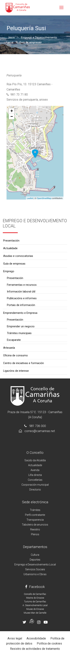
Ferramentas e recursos (22, 284)
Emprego (8, 271)
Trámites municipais (19, 333)
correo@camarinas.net (39, 431)
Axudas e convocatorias (18, 256)
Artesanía (9, 347)
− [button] (11, 116)
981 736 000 (37, 426)
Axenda (35, 470)
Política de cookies (49, 643)
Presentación (11, 240)
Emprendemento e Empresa (20, 313)
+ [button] (11, 110)
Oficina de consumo (15, 355)
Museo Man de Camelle (35, 613)
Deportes (35, 559)
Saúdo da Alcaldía (35, 460)
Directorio (35, 489)
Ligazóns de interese (16, 370)
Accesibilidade (36, 638)
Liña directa (35, 474)
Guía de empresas (14, 263)
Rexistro (35, 529)
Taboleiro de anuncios (35, 524)
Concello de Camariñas (35, 594)
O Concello (35, 452)
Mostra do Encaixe (35, 598)
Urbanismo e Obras (35, 574)
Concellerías (35, 479)
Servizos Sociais (35, 569)
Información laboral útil (21, 291)
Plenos (35, 534)
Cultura (35, 554)
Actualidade (10, 248)
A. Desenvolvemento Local (35, 605)
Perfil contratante (35, 514)
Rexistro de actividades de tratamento (35, 649)
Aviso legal (14, 638)
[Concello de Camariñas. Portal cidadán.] (18, 7)
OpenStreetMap (44, 198)
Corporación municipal (35, 484)
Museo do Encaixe (35, 609)
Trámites (35, 509)
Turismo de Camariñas (35, 601)
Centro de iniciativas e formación (23, 363)
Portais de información (21, 305)
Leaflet (30, 198)
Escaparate (14, 340)
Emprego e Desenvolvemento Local (35, 564)
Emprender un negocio (21, 326)
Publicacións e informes (22, 298)
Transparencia (35, 519)
